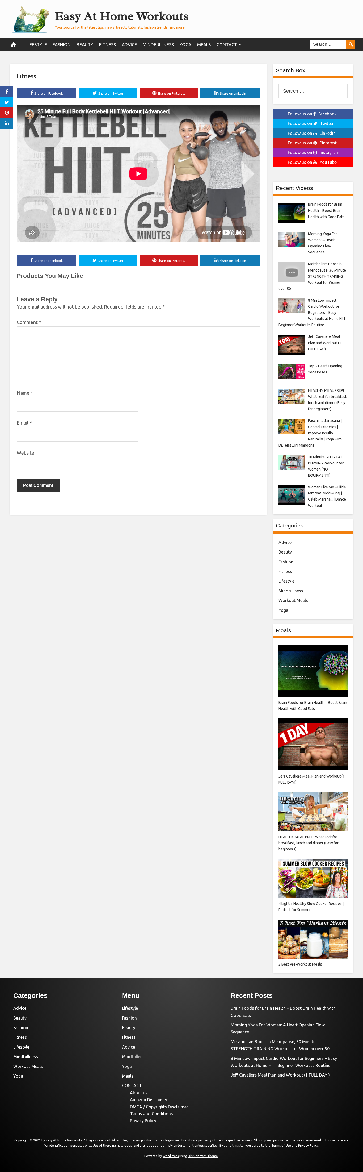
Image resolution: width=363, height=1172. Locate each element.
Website (25, 452)
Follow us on (312, 113)
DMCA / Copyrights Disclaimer (159, 1106)
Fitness (107, 44)
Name (25, 393)
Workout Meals (293, 600)
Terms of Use (281, 1145)
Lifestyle (36, 44)
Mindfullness (158, 44)
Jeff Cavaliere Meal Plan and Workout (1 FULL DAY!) (280, 1075)
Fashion (62, 44)
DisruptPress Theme (203, 1156)
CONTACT (227, 44)
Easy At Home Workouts (122, 16)
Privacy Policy (143, 1120)
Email (24, 422)
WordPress (171, 1156)
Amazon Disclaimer (148, 1099)
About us (138, 1092)
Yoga (185, 44)
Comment (29, 322)
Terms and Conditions (151, 1113)
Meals (204, 44)
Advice (129, 44)
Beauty (85, 44)
